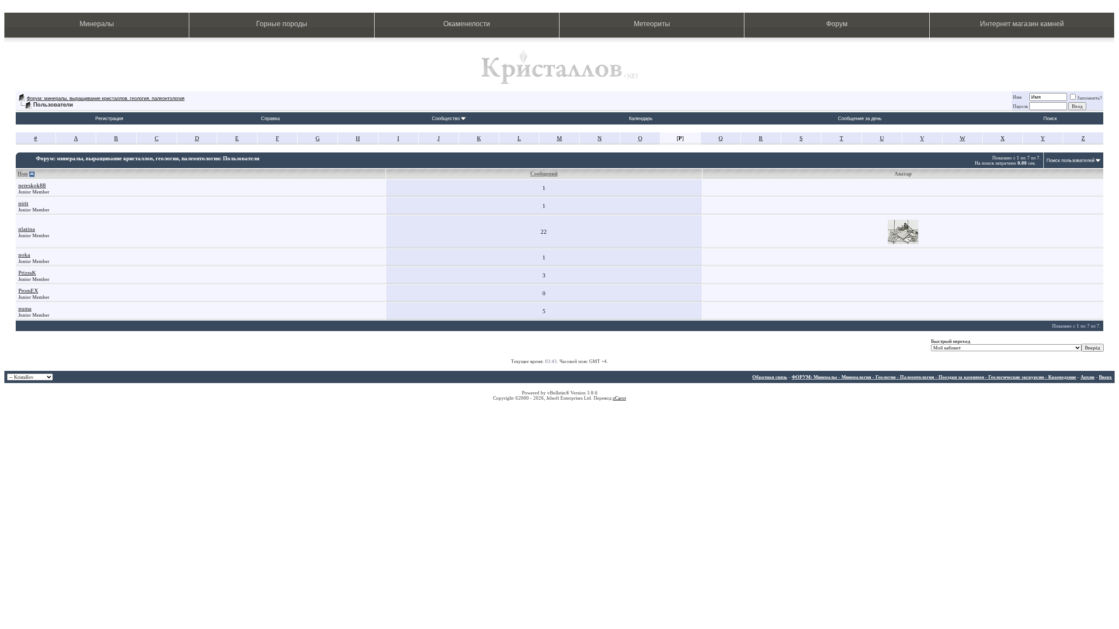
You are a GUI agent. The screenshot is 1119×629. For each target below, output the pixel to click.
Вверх (1105, 377)
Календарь (641, 118)
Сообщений (544, 174)
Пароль (1020, 106)
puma (24, 308)
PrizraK (27, 273)
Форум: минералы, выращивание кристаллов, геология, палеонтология (105, 98)
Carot (620, 398)
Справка (270, 118)
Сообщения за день (860, 118)
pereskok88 (32, 185)
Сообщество (446, 118)
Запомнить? (1089, 97)
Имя (1017, 97)
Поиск (1050, 118)
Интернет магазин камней (1022, 24)
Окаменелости (466, 24)
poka (24, 255)
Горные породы (281, 24)
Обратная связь (769, 377)
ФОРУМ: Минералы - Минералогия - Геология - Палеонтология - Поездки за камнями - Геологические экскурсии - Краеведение (934, 377)
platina (26, 229)
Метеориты (652, 24)
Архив (1088, 377)
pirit (23, 203)
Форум (837, 24)
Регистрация (109, 118)
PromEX (28, 290)
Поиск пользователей (1070, 160)
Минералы (97, 24)
